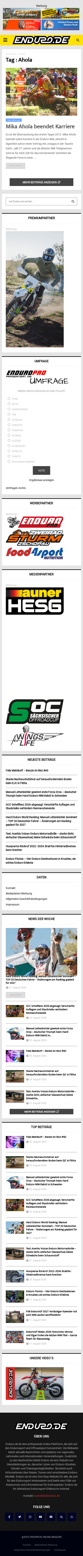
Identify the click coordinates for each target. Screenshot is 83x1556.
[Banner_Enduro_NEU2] (60, 22)
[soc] (35, 723)
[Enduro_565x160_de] (60, 10)
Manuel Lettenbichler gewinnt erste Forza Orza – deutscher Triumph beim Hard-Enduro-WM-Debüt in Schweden (49, 1181)
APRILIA (17, 451)
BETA (15, 404)
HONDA (16, 435)
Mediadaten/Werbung (19, 893)
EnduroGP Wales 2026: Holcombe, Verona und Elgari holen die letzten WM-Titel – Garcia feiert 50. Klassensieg (51, 1335)
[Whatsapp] (72, 1517)
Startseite (11, 53)
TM (14, 414)
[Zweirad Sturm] (35, 544)
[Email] (51, 1517)
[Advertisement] (41, 657)
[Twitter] (19, 1517)
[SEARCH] (73, 201)
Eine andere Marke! (23, 461)
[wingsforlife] (35, 744)
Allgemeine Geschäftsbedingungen (26, 898)
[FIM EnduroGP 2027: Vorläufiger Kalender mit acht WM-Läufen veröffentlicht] (15, 1317)
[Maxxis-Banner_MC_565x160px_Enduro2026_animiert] (22, 22)
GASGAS (17, 419)
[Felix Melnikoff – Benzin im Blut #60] (15, 1056)
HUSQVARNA (20, 409)
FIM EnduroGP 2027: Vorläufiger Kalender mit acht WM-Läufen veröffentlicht (51, 1313)
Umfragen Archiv (16, 488)
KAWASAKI (18, 446)
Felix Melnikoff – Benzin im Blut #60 (46, 1051)
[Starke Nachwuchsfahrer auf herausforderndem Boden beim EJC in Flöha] (15, 1076)
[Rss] (61, 1517)
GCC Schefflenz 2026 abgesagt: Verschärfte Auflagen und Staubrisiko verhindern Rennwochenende (50, 1009)
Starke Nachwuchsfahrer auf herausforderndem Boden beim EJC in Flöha (51, 1073)
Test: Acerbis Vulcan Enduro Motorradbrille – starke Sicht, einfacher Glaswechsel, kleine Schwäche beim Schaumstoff (51, 1252)
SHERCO (17, 425)
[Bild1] (22, 10)
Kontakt (10, 888)
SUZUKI (16, 440)
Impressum (12, 904)
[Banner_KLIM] (35, 346)
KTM (15, 398)
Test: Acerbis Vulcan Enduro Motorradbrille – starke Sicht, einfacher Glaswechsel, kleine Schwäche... (51, 1095)
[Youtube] (40, 1517)
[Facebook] (9, 1517)
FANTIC (16, 456)
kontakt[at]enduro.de (47, 1495)
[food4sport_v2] (35, 559)
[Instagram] (30, 1517)
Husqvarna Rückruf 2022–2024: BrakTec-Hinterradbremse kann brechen (48, 1273)
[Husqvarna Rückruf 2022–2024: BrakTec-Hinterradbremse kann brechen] (15, 1276)
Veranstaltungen (14, 120)
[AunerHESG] (35, 613)
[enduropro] (35, 526)
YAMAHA (17, 430)
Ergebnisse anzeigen (41, 480)
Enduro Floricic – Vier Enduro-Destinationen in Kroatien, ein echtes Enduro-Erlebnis (50, 1293)
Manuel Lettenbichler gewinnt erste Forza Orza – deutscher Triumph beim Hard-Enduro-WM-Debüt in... (49, 1032)
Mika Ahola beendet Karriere (40, 127)
